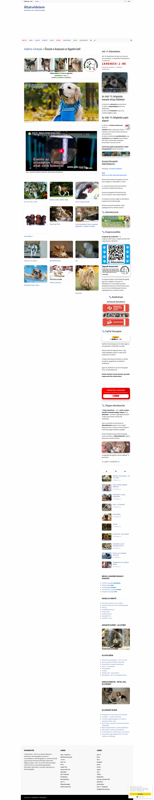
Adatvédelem (35, 797)
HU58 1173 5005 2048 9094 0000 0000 (114, 175)
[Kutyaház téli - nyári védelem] (106, 534)
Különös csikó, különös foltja (59, 200)
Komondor (78, 293)
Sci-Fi (98, 759)
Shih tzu (104, 607)
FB (91, 40)
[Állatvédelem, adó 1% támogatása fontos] (106, 544)
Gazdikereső (84, 40)
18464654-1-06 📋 (61, 75)
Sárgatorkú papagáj (108, 592)
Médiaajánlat (42, 797)
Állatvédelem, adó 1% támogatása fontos (119, 545)
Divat (98, 757)
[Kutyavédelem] (106, 514)
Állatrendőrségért (65, 784)
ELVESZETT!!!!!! (106, 616)
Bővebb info (140, 791)
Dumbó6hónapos (55, 261)
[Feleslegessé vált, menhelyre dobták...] (106, 562)
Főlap (75, 40)
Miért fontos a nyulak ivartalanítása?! (113, 730)
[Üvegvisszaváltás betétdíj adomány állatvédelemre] (116, 260)
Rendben (140, 794)
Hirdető (44, 40)
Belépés (37, 1)
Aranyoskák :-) (28, 236)
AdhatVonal (67, 40)
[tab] (106, 471)
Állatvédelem (34, 7)
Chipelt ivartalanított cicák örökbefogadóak (115, 605)
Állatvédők (63, 772)
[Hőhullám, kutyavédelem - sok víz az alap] (106, 476)
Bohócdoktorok (64, 779)
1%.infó (62, 759)
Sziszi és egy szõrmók (82, 202)
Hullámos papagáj (107, 583)
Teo (76, 261)
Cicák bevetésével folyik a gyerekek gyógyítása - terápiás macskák (86, 225)
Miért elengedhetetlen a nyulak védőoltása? (115, 727)
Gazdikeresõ (63, 777)
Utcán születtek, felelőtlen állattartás (113, 662)
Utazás (99, 769)
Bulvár (98, 764)
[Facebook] (125, 1)
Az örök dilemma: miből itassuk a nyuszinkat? (116, 732)
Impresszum (27, 797)
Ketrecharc (100, 782)
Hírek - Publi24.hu (65, 755)
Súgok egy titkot (55, 224)
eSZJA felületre (113, 106)
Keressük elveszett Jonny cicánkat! (112, 603)
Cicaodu (115, 524)
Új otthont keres (107, 614)
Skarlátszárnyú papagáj (109, 589)
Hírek (31, 40)
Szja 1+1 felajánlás (102, 787)
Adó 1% (24, 40)
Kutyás (38, 49)
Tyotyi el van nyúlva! (30, 261)
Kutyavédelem (117, 514)
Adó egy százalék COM (103, 779)
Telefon (99, 774)
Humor (99, 767)
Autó (98, 772)
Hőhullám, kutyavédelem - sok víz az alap (114, 660)
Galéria (28, 49)
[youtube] (129, 1)
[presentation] (106, 471)
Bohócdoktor (100, 784)
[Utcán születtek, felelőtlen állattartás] (106, 485)
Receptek (99, 762)
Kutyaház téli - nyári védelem (121, 534)
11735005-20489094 (115, 169)
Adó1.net (63, 762)
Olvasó (37, 40)
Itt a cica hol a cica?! (30, 202)
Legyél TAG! (63, 767)
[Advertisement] (77, 26)
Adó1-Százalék (64, 774)
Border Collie (106, 612)
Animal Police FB (65, 769)
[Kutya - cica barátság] (106, 505)
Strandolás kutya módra (31, 285)
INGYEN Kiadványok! (66, 757)
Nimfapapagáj (106, 587)
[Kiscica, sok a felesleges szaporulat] (106, 553)
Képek (52, 40)
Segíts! (58, 40)
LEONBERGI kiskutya (108, 609)
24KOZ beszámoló (65, 787)
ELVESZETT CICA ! (107, 618)
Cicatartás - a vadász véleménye (111, 717)
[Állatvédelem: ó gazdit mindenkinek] (106, 495)
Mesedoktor (100, 777)
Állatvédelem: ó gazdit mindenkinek (119, 495)
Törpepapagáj (106, 585)
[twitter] (127, 1)
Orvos (62, 764)
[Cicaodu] (106, 524)
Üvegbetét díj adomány (103, 789)
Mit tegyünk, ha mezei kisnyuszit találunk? (114, 715)
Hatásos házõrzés (55, 283)
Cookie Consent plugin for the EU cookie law (140, 797)
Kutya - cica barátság (119, 504)
